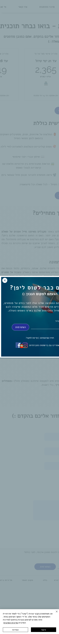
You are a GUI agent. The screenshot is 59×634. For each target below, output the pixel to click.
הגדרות (15, 629)
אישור (43, 629)
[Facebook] (18, 345)
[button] (4, 280)
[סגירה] (55, 613)
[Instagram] (25, 345)
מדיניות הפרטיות (10, 622)
